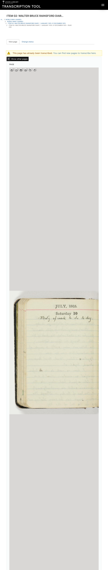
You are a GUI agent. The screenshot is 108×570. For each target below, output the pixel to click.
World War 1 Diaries (15, 21)
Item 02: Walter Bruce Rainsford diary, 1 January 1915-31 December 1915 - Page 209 (40, 26)
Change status (28, 42)
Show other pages (19, 59)
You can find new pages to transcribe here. (74, 53)
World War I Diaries (13, 19)
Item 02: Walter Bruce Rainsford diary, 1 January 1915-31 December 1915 (37, 23)
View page (14, 42)
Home (2, 19)
